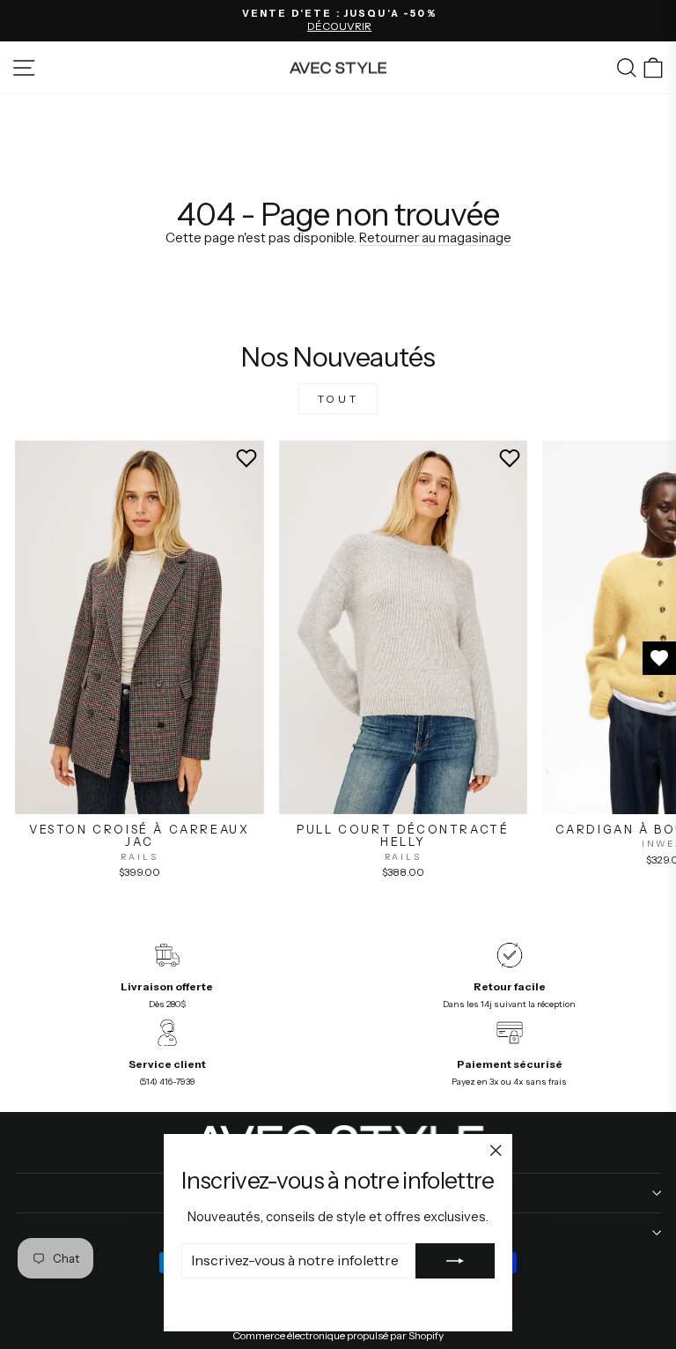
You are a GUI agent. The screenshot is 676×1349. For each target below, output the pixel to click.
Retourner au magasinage (435, 238)
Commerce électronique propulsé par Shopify (338, 1335)
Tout (338, 398)
